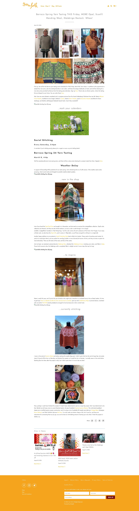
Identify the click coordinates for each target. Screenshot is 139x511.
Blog (53, 6)
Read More (37, 464)
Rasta (103, 244)
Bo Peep (60, 412)
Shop (47, 6)
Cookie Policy (68, 485)
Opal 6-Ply (53, 233)
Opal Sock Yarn (49, 226)
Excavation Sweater (85, 99)
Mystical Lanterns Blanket (81, 408)
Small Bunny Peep (84, 301)
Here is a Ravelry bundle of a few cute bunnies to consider (56, 301)
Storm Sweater (72, 99)
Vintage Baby (94, 410)
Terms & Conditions (26, 494)
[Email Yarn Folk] (34, 485)
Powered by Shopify (69, 504)
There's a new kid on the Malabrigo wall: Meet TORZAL (92, 446)
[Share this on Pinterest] (99, 420)
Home (42, 6)
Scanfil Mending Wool (62, 236)
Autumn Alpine (49, 356)
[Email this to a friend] (103, 420)
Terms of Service (107, 480)
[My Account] (108, 6)
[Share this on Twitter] (91, 420)
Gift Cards (59, 6)
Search (66, 480)
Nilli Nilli (44, 303)
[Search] (111, 6)
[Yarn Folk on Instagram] (29, 485)
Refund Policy (74, 480)
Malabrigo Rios (62, 244)
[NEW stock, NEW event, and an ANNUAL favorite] (69, 445)
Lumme (62, 99)
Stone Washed (38, 412)
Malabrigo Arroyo (78, 244)
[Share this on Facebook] (95, 420)
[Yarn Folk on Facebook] (24, 485)
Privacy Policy (96, 480)
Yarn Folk (70, 502)
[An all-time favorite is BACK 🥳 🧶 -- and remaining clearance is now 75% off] (45, 442)
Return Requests (85, 480)
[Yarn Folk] (30, 6)
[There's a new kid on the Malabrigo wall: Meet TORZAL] (93, 438)
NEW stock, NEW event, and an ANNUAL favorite (68, 459)
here (77, 91)
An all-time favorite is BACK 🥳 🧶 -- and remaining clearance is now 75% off (45, 455)
